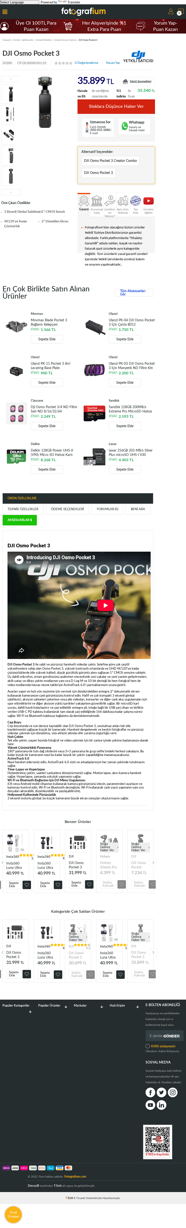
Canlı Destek (98, 126)
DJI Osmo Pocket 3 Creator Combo (110, 161)
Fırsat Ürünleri (13, 1214)
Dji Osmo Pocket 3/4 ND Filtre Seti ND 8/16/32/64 (54, 409)
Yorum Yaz (113, 63)
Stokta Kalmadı (108, 884)
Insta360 (12, 856)
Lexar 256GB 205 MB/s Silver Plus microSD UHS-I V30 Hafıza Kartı (131, 453)
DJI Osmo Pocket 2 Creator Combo (76, 956)
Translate (74, 2)
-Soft (69, 1198)
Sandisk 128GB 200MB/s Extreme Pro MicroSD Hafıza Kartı (130, 409)
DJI (71, 856)
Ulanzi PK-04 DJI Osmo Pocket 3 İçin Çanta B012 (132, 322)
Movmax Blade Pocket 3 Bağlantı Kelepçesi (49, 322)
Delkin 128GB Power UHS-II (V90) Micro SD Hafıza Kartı (52, 453)
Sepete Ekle (46, 339)
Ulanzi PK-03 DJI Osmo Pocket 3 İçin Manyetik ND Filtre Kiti (132, 366)
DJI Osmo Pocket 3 (98, 173)
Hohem (105, 856)
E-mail (94, 133)
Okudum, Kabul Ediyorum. (163, 1049)
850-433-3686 (100, 130)
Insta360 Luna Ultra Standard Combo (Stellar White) (14, 866)
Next (153, 862)
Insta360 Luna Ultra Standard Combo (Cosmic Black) (45, 866)
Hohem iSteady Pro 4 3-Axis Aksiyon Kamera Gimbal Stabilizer (108, 865)
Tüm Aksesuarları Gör (133, 292)
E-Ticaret (79, 1198)
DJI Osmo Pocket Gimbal (138, 865)
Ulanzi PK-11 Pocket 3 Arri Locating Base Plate (50, 366)
